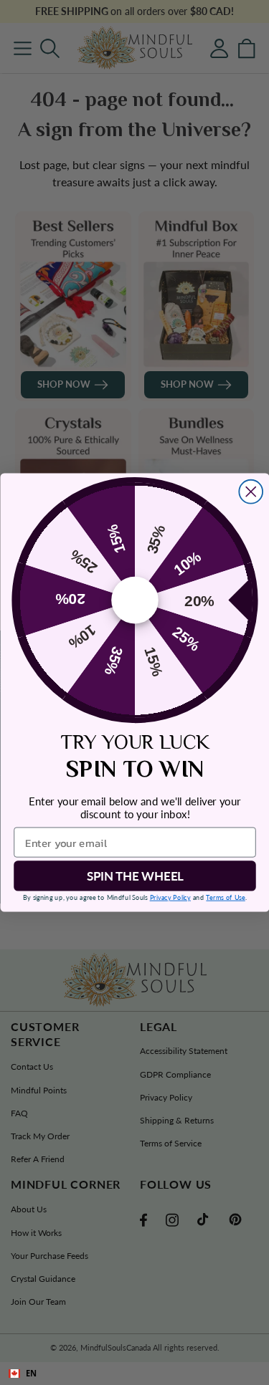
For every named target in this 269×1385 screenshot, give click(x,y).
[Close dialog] (251, 492)
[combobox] (134, 1373)
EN (31, 1373)
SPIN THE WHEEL (134, 875)
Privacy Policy (169, 897)
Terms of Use (225, 897)
